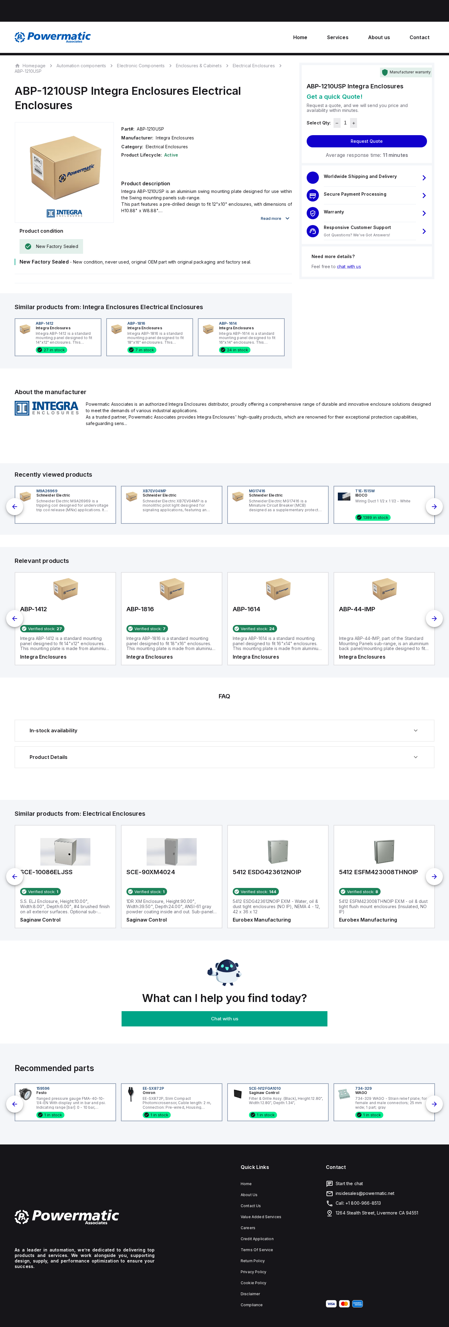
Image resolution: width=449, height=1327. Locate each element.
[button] (367, 178)
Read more (271, 218)
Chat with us (224, 1019)
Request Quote (367, 141)
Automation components (81, 65)
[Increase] (353, 123)
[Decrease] (337, 123)
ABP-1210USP (28, 71)
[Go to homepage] (85, 1217)
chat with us (349, 266)
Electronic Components (141, 65)
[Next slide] (434, 506)
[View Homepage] (53, 37)
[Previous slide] (14, 506)
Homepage (34, 65)
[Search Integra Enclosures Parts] (46, 414)
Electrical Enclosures (254, 65)
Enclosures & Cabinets (199, 65)
